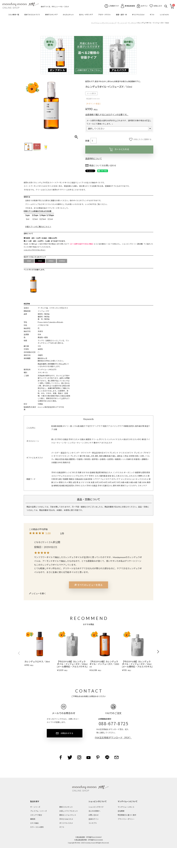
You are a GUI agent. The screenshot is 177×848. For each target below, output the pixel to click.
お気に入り (158, 6)
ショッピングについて (97, 801)
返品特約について (93, 158)
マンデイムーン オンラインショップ (103, 23)
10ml (29, 261)
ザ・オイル (132, 23)
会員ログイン (93, 819)
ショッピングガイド (96, 807)
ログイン (144, 6)
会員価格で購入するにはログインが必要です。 (107, 114)
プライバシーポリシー (126, 819)
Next (157, 651)
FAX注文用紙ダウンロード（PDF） (113, 737)
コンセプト (92, 823)
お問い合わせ (93, 815)
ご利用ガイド (114, 6)
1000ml (62, 261)
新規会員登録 (130, 6)
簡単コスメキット (66, 807)
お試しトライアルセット (68, 811)
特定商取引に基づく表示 (127, 815)
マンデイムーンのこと (126, 807)
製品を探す (34, 801)
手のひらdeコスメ (66, 819)
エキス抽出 (34, 823)
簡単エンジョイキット (67, 815)
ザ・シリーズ (122, 23)
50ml (40, 261)
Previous (19, 653)
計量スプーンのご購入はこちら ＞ (38, 227)
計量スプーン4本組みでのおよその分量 (37, 211)
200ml (51, 261)
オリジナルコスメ (66, 823)
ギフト (61, 827)
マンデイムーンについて (127, 801)
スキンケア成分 (36, 815)
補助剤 (32, 819)
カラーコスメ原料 (37, 827)
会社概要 (121, 811)
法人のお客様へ (94, 811)
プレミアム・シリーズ (38, 811)
